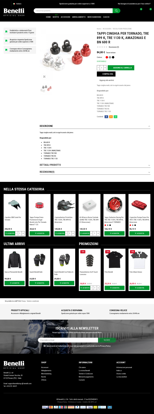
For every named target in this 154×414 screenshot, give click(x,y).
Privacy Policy (62, 402)
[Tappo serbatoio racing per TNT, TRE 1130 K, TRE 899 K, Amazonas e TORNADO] (114, 205)
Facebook (106, 116)
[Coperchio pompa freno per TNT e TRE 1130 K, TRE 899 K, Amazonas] (139, 205)
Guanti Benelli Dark (35, 272)
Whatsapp (115, 116)
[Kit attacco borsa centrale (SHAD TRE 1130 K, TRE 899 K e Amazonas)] (90, 205)
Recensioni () (114, 47)
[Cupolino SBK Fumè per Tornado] (15, 205)
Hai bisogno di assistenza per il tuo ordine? (134, 4)
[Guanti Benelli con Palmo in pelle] (64, 260)
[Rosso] (107, 57)
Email (111, 116)
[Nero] (113, 57)
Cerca (116, 10)
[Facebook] (5, 3)
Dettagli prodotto (50, 164)
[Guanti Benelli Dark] (39, 260)
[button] (3, 215)
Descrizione (46, 126)
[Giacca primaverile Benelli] (15, 260)
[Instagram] (8, 3)
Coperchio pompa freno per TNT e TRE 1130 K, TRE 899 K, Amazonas (139, 219)
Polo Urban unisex (135, 272)
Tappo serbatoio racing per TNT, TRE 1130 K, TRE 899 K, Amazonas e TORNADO (114, 219)
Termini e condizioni (33, 301)
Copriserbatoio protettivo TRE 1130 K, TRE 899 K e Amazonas (63, 219)
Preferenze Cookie (74, 402)
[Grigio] (110, 57)
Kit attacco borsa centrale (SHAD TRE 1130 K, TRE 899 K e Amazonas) (89, 219)
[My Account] (144, 11)
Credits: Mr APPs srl (89, 402)
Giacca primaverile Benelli (13, 272)
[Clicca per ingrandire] (44, 76)
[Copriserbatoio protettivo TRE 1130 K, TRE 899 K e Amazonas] (65, 205)
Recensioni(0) (47, 171)
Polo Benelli (109, 272)
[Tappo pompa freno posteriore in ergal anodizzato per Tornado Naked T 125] (40, 205)
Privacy (23, 301)
